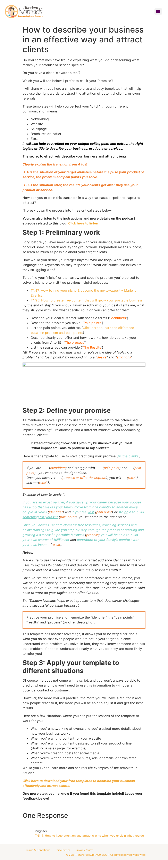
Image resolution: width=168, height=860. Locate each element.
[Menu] (158, 11)
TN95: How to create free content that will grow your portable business (87, 300)
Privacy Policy (84, 850)
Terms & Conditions (38, 850)
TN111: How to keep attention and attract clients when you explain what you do (89, 835)
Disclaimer (63, 850)
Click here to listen (83, 223)
